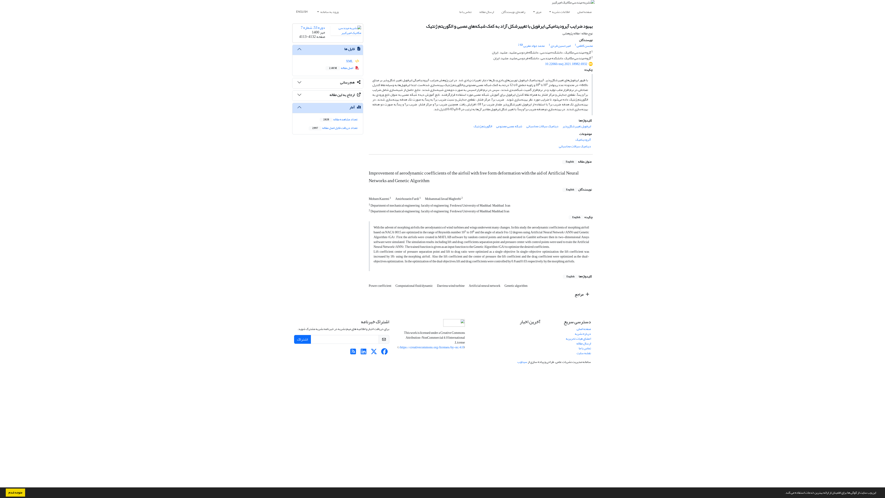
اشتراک (302, 339)
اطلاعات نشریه (561, 12)
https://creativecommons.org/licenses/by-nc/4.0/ (431, 347)
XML (350, 61)
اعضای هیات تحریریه (578, 338)
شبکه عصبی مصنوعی (509, 126)
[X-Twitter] (374, 353)
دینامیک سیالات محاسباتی (542, 126)
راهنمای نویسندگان (513, 12)
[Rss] (353, 353)
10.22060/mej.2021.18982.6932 (566, 64)
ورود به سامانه (329, 12)
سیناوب (522, 362)
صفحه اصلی (584, 12)
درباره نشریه (583, 334)
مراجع (579, 294)
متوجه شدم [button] (15, 492)
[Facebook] (384, 353)
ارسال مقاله (486, 12)
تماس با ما (465, 12)
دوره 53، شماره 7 (313, 27)
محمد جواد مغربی (534, 46)
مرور (538, 12)
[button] (783, 493)
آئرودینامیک (583, 139)
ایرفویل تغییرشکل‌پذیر (577, 126)
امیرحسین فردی (561, 46)
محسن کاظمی (585, 46)
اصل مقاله (341, 68)
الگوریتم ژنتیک (483, 126)
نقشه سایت (584, 353)
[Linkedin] (364, 353)
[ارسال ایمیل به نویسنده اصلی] (521, 45)
